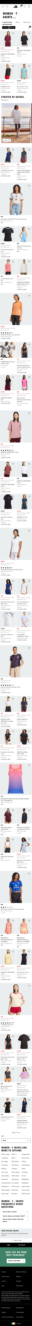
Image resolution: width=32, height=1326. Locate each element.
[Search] (25, 6)
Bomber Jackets (3, 1169)
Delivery (4, 1272)
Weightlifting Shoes (26, 1180)
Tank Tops (4, 1172)
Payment (18, 1281)
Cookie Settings (6, 1307)
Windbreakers (5, 1190)
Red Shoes (15, 1190)
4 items (5, 140)
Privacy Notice (20, 1312)
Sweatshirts (5, 1186)
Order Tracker (5, 1276)
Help (3, 1285)
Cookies (4, 1312)
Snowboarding (5, 1183)
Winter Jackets (24, 1162)
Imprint (4, 1281)
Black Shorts (26, 1186)
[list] (16, 22)
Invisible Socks (14, 1169)
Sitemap (18, 1276)
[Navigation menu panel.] (3, 6)
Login (8, 1245)
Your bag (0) (21, 1245)
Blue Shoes (15, 1161)
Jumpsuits (4, 1158)
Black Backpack (25, 1169)
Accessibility (19, 1317)
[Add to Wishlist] (13, 34)
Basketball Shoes (25, 1183)
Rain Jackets (16, 1172)
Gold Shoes (15, 1165)
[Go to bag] (29, 6)
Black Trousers (14, 1158)
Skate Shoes (25, 1158)
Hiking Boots (26, 1165)
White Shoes (15, 1176)
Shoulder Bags (14, 1194)
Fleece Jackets (24, 1176)
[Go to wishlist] (7, 6)
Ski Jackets (15, 1183)
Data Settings (20, 1307)
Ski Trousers (16, 1186)
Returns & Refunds (21, 1272)
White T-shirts (14, 1155)
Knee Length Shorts (5, 1194)
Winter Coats (5, 1154)
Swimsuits (4, 1179)
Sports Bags (5, 1176)
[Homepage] (15, 7)
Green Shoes (26, 1190)
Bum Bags (4, 1161)
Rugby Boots (26, 1154)
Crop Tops (4, 1165)
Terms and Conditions (8, 1317)
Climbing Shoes (24, 1172)
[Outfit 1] (16, 123)
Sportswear (15, 1179)
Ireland (19, 1323)
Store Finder (19, 1285)
